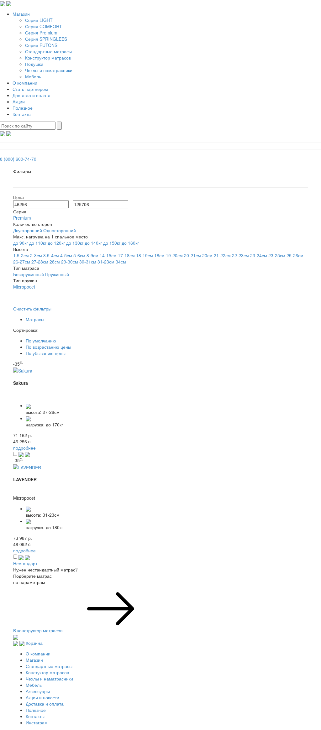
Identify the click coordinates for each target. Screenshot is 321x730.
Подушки (34, 64)
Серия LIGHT (39, 20)
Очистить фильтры (32, 308)
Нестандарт (25, 563)
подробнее (24, 448)
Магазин (21, 14)
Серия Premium (41, 32)
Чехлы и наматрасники (48, 70)
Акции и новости (42, 697)
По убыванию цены (46, 353)
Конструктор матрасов (48, 58)
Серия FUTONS (41, 45)
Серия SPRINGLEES (46, 39)
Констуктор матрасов (47, 672)
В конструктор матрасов (38, 630)
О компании (25, 83)
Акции (19, 101)
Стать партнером (30, 89)
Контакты (22, 114)
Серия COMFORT (43, 26)
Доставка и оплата (31, 95)
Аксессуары (38, 691)
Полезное (23, 108)
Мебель (33, 76)
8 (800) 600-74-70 (18, 159)
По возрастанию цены (48, 347)
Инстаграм (37, 722)
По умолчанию (41, 340)
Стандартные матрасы (48, 51)
